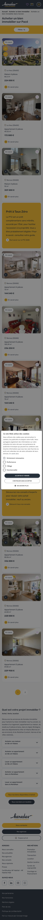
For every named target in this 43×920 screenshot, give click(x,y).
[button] (21, 486)
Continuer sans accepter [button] (22, 481)
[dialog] (21, 460)
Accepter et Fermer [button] (22, 476)
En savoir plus (14, 454)
